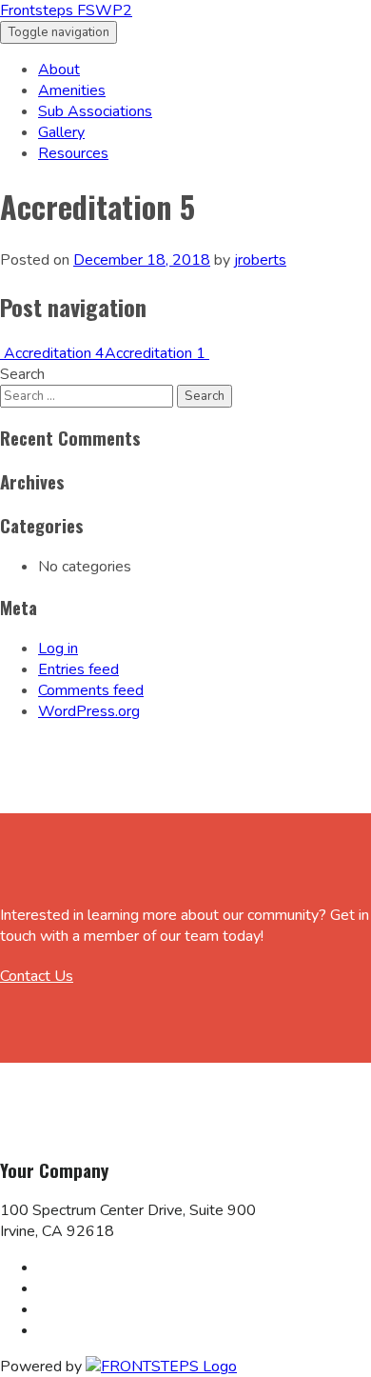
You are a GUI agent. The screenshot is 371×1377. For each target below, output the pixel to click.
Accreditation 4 (52, 353)
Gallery (61, 132)
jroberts (260, 259)
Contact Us (36, 976)
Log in (58, 648)
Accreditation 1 (157, 353)
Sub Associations (95, 111)
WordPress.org (89, 711)
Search (22, 374)
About (59, 69)
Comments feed (91, 690)
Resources (73, 153)
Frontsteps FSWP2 (66, 10)
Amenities (72, 90)
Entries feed (78, 669)
